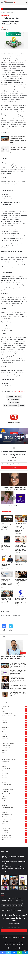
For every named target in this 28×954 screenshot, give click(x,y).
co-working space (14, 399)
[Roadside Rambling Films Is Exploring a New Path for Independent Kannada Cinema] (21, 574)
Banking (4, 782)
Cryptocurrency (5, 761)
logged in (9, 615)
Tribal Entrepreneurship (7, 807)
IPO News (4, 798)
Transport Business (6, 784)
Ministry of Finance (6, 826)
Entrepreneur (10, 900)
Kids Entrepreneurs (6, 835)
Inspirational (5, 832)
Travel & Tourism (6, 757)
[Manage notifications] (24, 951)
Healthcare (4, 711)
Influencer (10, 903)
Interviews (4, 787)
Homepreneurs (5, 842)
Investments (5, 773)
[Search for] (26, 3)
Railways (4, 839)
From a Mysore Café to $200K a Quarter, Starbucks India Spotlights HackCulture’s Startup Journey (18, 665)
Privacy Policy (8, 944)
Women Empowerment (6, 910)
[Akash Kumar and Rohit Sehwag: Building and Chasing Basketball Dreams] (5, 877)
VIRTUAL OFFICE (14, 402)
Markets (4, 809)
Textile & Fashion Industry (8, 743)
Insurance (4, 812)
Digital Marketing (19, 898)
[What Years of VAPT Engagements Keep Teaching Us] (14, 888)
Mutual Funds (5, 805)
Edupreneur (4, 777)
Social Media (5, 780)
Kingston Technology (18, 903)
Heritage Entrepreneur (7, 814)
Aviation (4, 766)
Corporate (4, 720)
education (4, 900)
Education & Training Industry (9, 715)
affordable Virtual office (14, 396)
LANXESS (15, 905)
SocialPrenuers (5, 727)
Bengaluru (4, 898)
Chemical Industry (6, 764)
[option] (14, 436)
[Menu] (2, 3)
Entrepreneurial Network (7, 793)
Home (3, 12)
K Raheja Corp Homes (6, 905)
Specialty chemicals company (14, 907)
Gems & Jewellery (6, 745)
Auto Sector (5, 741)
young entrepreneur (17, 910)
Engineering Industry (6, 828)
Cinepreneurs (5, 830)
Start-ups (4, 734)
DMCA (21, 942)
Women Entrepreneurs (7, 708)
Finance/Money (5, 731)
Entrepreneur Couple (7, 819)
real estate (4, 907)
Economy (4, 775)
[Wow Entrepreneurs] (9, 2)
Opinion (3, 729)
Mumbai (20, 905)
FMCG (3, 752)
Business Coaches (6, 816)
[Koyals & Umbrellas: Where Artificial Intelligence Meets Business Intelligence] (7, 539)
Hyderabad (4, 903)
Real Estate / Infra (6, 724)
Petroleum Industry (6, 837)
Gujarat (21, 900)
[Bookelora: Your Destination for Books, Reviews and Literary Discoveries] (7, 518)
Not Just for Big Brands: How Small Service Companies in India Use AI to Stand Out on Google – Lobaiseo (21, 601)
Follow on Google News (17, 944)
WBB (22, 405)
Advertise (12, 942)
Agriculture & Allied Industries (9, 759)
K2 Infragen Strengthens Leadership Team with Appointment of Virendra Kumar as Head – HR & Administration (14, 437)
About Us (7, 942)
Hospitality (4, 736)
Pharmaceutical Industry (7, 789)
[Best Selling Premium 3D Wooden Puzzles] (21, 558)
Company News (9, 12)
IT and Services (5, 791)
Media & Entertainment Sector (9, 747)
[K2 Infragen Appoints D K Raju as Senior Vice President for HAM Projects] (7, 558)
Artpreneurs (4, 796)
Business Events (6, 718)
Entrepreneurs (5, 738)
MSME (3, 800)
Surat (23, 907)
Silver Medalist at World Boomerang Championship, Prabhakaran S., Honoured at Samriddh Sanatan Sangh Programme (20, 527)
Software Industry (6, 768)
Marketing (4, 754)
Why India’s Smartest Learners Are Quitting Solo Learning (6, 600)
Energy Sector (5, 821)
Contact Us (17, 942)
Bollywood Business (6, 803)
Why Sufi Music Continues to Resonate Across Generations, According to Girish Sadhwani (17, 679)
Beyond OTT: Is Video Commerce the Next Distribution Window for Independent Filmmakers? (18, 149)
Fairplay (16, 900)
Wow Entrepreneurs (7, 27)
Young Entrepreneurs (7, 713)
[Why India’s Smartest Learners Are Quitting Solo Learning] (7, 593)
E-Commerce (5, 750)
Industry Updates (6, 823)
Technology (4, 722)
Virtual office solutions (11, 405)
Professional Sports (6, 770)
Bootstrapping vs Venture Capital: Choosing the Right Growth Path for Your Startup (18, 694)
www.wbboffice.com (19, 391)
